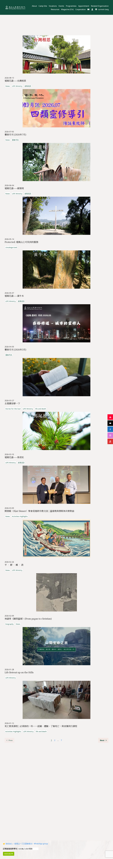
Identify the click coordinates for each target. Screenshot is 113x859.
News (7, 86)
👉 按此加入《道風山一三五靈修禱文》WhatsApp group (25, 843)
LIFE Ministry (17, 86)
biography (9, 624)
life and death (40, 409)
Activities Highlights (20, 516)
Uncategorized (11, 247)
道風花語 (27, 86)
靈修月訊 (15, 140)
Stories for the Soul (13, 409)
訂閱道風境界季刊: (10, 849)
